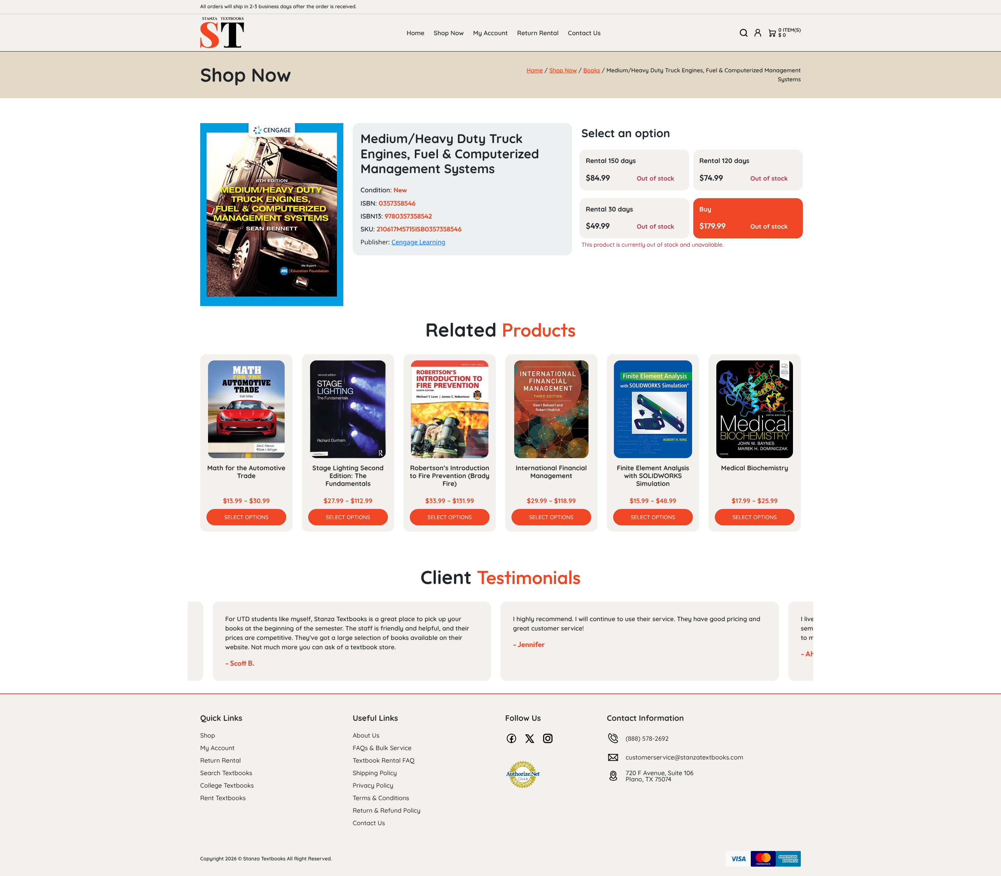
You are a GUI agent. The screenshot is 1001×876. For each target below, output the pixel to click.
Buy (706, 209)
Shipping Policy (375, 773)
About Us (366, 735)
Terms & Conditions (381, 798)
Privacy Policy (373, 785)
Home (415, 33)
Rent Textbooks (223, 798)
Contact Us (584, 33)
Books (591, 70)
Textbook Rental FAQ (383, 760)
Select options (246, 517)
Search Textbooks (226, 773)
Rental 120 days (725, 161)
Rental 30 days (609, 209)
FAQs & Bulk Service (382, 748)
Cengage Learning (418, 242)
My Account (490, 33)
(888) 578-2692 (647, 738)
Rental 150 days (611, 161)
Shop (207, 735)
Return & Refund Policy (386, 810)
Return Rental (538, 33)
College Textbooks (227, 785)
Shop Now (449, 33)
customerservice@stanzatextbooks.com (684, 757)
